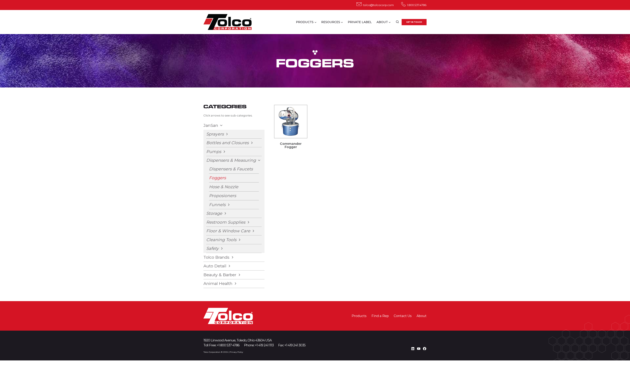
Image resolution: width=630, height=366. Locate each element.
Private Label (360, 22)
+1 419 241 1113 (264, 345)
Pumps (213, 151)
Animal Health (217, 283)
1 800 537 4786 (229, 345)
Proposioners (222, 195)
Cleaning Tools (221, 239)
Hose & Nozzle (223, 186)
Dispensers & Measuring (231, 160)
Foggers (217, 177)
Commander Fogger (291, 145)
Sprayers (215, 134)
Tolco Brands (216, 257)
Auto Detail (214, 265)
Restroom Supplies (225, 222)
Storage (214, 213)
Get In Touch (414, 22)
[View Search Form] (397, 22)
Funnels (217, 204)
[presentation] (290, 121)
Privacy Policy (236, 352)
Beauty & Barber (219, 274)
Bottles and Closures (227, 142)
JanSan (210, 125)
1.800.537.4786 (417, 5)
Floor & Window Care (228, 230)
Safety (212, 248)
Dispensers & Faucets (231, 168)
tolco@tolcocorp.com (378, 5)
